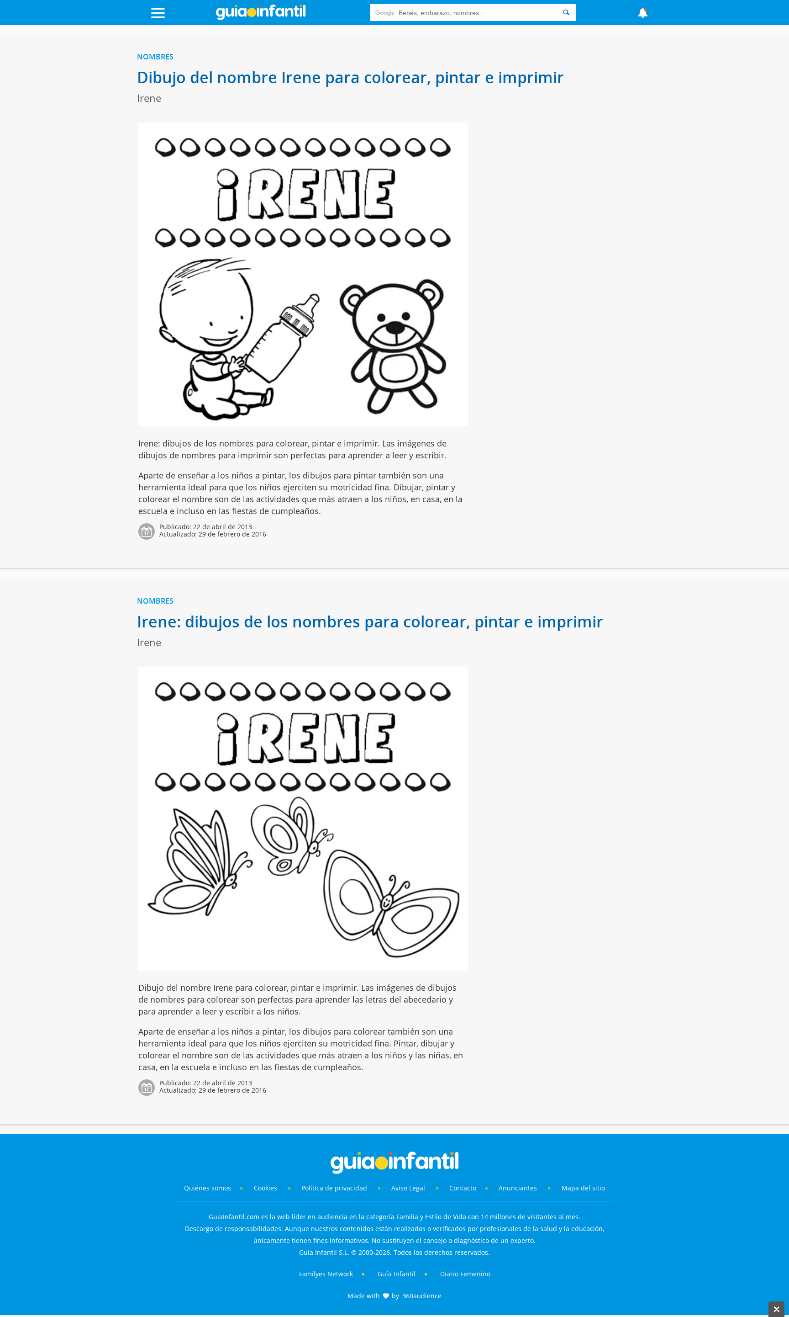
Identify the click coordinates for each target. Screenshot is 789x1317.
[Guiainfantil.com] (261, 17)
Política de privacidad (335, 1188)
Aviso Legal (408, 1188)
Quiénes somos (207, 1188)
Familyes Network (326, 1273)
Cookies (266, 1188)
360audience (422, 1295)
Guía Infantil (397, 1273)
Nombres (155, 57)
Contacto (462, 1188)
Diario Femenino (465, 1273)
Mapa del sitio (583, 1188)
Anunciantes (518, 1188)
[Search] (566, 12)
